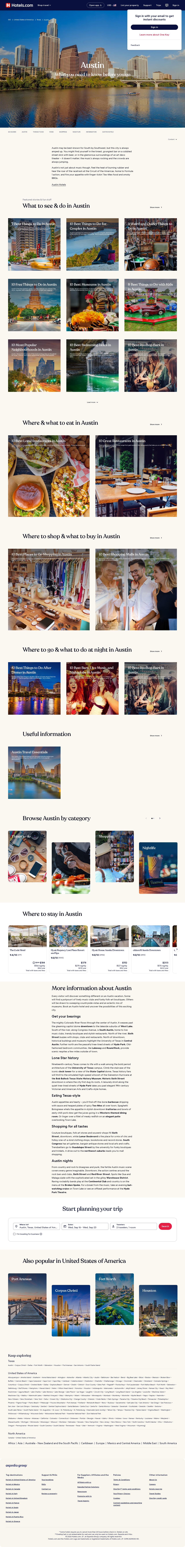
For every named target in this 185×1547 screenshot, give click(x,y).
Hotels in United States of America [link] (20, 1480)
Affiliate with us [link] (84, 1482)
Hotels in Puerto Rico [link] (14, 1517)
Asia (20, 1443)
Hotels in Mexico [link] (13, 1484)
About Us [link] (153, 1480)
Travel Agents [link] (83, 1501)
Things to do (38, 132)
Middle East (150, 1443)
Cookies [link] (116, 1498)
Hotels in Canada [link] (13, 1489)
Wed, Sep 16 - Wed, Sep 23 (82, 1227)
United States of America (24, 20)
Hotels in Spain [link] (12, 1507)
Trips (158, 5)
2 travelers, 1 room (126, 1227)
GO (9, 20)
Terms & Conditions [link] (121, 1480)
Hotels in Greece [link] (13, 1521)
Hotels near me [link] (155, 1489)
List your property (130, 5)
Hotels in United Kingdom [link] (16, 1498)
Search (165, 1226)
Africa (11, 1443)
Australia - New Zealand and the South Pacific (51, 1443)
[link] (154, 45)
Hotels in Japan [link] (12, 1512)
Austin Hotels (107, 132)
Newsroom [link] (82, 1491)
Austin (24, 132)
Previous (146, 818)
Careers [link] (152, 1484)
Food (51, 132)
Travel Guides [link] (155, 1493)
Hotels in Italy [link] (11, 1493)
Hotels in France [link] (12, 1503)
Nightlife (76, 132)
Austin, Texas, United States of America (40, 1227)
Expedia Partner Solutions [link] (88, 1487)
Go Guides (12, 132)
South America (168, 1443)
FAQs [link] (44, 1484)
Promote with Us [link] (84, 1496)
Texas (39, 20)
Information (91, 132)
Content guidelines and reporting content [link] (127, 1504)
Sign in (176, 5)
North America (16, 1433)
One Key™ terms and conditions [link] (126, 1489)
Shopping (63, 132)
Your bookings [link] (47, 1480)
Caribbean (87, 1443)
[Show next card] (177, 949)
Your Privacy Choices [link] (121, 1493)
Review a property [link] (49, 1493)
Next (158, 818)
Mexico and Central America (123, 1443)
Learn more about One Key (154, 34)
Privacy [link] (116, 1484)
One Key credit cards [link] (158, 1498)
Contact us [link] (46, 1489)
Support (147, 5)
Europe (100, 1443)
